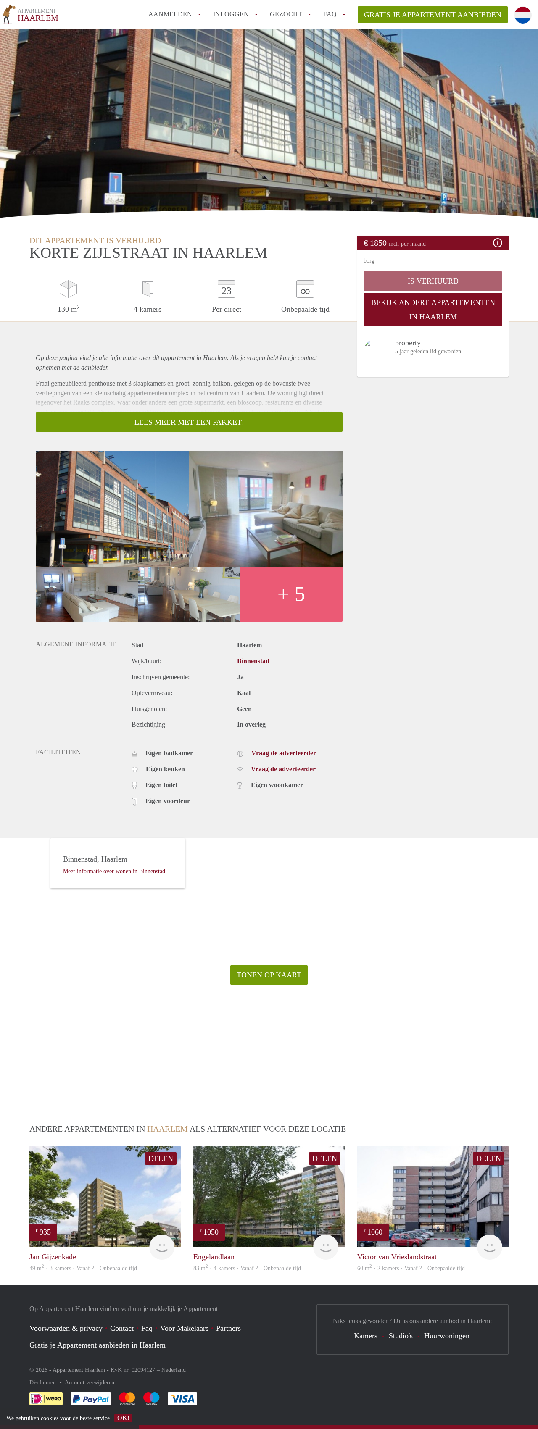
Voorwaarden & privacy (66, 1328)
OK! (123, 1417)
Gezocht (286, 14)
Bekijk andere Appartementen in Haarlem (433, 309)
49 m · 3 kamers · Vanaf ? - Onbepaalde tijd (83, 1268)
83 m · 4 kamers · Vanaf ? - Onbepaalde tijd (247, 1268)
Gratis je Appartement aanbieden (432, 15)
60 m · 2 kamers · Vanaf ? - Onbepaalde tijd (411, 1268)
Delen (160, 1158)
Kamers (365, 1336)
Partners (228, 1328)
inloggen (231, 14)
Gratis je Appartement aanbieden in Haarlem (97, 1345)
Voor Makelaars (184, 1328)
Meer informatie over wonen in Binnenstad (114, 871)
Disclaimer (43, 1382)
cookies (49, 1418)
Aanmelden (170, 14)
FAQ (330, 14)
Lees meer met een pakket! (189, 422)
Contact (122, 1328)
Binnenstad (253, 661)
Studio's (401, 1336)
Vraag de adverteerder (283, 753)
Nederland (173, 1370)
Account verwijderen (89, 1382)
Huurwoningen (446, 1336)
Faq (147, 1328)
